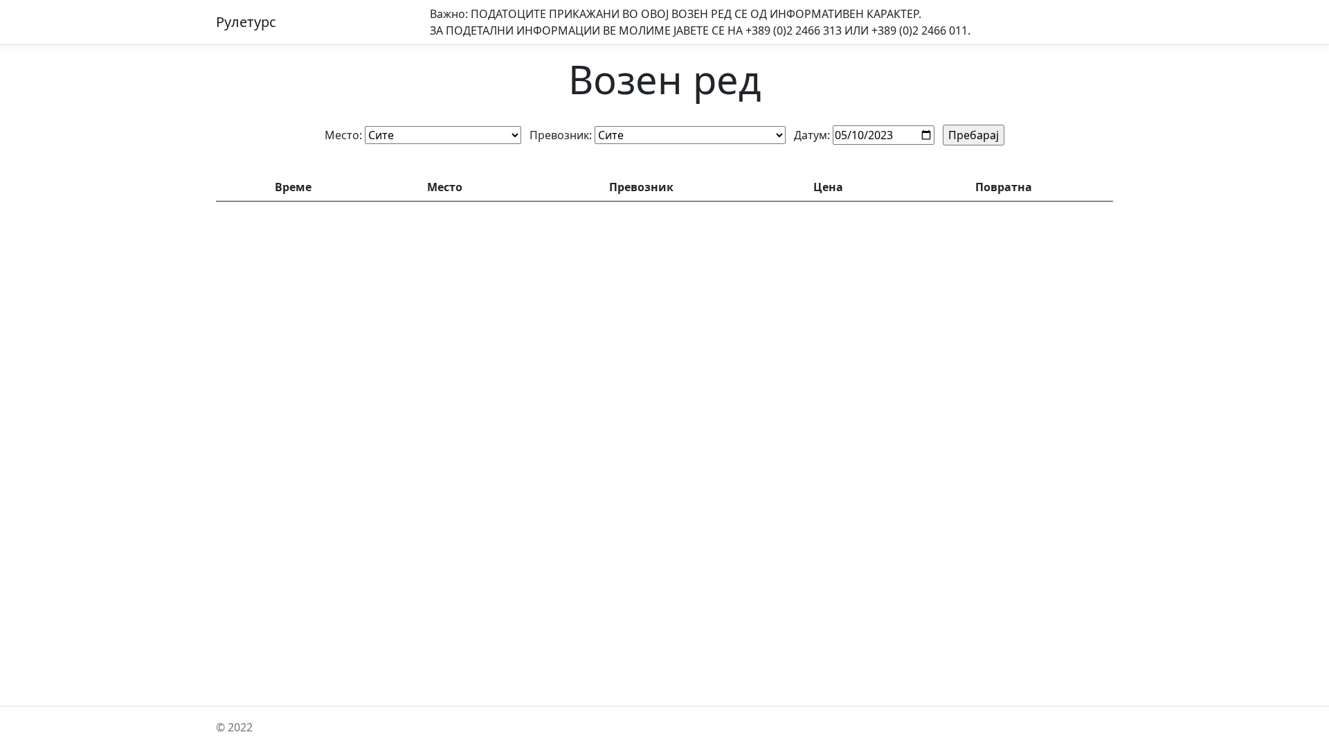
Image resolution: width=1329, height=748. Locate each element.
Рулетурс (246, 21)
